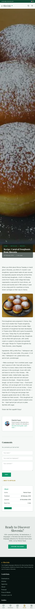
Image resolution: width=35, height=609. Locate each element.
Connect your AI (6, 595)
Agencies (4, 584)
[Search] (28, 5)
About (3, 587)
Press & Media (5, 592)
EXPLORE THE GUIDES (17, 546)
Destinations (5, 578)
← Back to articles (8, 480)
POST (6, 474)
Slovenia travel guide (17, 425)
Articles (14, 246)
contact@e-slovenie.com (7, 1)
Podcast (4, 589)
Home (6, 246)
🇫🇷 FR (32, 1)
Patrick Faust (16, 420)
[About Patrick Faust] (7, 423)
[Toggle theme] (32, 5)
